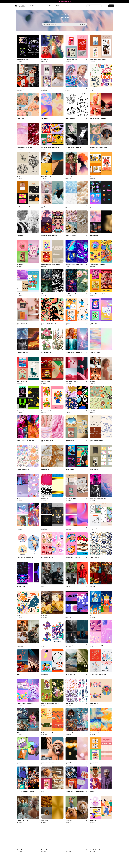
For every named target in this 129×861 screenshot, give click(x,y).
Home (61, 14)
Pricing (58, 6)
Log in (105, 5)
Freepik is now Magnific (64, 1)
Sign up (111, 5)
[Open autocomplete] (44, 24)
